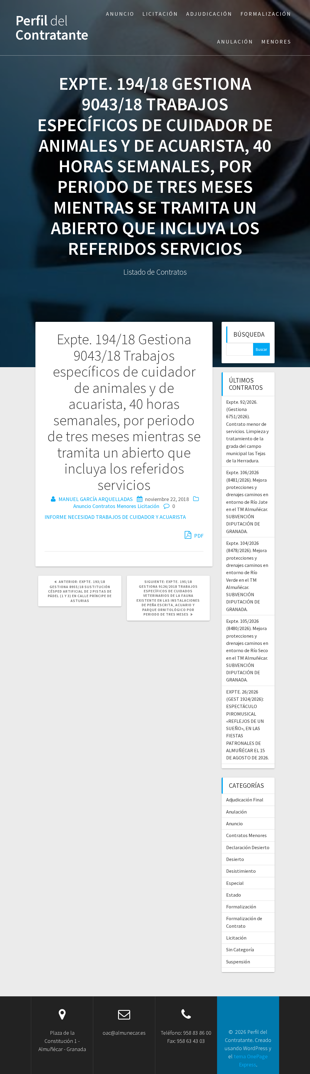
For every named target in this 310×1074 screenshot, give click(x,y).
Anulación (235, 41)
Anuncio (120, 13)
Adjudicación (209, 13)
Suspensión (238, 962)
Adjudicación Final (244, 800)
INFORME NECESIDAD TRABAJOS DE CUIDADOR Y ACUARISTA (115, 516)
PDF (198, 535)
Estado (233, 895)
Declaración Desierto (247, 847)
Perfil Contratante (51, 28)
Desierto (235, 859)
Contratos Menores (114, 506)
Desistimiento (241, 871)
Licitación (160, 13)
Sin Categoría (240, 949)
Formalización (265, 13)
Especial (235, 883)
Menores (276, 41)
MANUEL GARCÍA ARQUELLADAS (95, 499)
